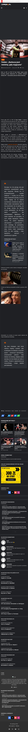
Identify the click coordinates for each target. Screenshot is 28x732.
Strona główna (12, 725)
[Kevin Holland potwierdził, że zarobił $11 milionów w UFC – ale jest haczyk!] (7, 427)
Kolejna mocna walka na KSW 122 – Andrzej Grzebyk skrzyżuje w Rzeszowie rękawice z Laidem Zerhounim (18, 246)
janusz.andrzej (10, 546)
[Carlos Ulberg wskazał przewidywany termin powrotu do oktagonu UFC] (21, 427)
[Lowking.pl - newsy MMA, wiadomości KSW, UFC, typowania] (6, 5)
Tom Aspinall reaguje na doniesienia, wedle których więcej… (21, 447)
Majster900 (9, 552)
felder (13, 410)
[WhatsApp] (18, 416)
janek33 (8, 558)
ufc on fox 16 (23, 410)
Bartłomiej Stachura (6, 67)
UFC (3, 59)
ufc (19, 410)
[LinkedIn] (8, 416)
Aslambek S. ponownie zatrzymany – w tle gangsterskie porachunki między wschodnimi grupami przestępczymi (18, 257)
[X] (5, 416)
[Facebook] (2, 416)
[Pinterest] (12, 416)
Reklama (17, 725)
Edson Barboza (7, 410)
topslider (16, 410)
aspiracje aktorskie (12, 144)
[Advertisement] (14, 25)
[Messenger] (15, 416)
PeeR (8, 540)
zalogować (8, 459)
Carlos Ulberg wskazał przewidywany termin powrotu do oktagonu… (20, 433)
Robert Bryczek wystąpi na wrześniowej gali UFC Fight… (7, 447)
